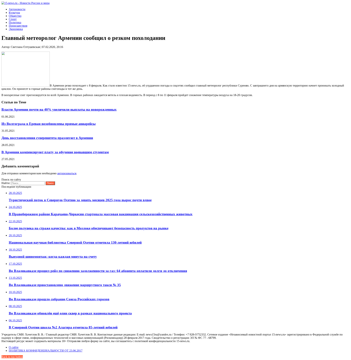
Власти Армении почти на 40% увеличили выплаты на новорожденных (59, 109)
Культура (14, 12)
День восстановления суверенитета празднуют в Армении (47, 138)
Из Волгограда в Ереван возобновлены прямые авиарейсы (48, 124)
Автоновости (17, 9)
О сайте (13, 347)
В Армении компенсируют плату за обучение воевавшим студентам (55, 152)
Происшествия (18, 25)
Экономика (16, 29)
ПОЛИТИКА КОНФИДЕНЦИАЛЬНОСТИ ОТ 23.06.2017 (45, 350)
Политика (15, 22)
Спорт (13, 19)
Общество (15, 15)
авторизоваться (66, 173)
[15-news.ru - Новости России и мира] (25, 3)
